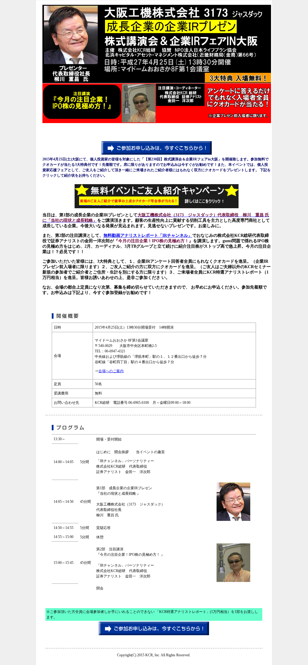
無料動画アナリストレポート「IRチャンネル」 (147, 235)
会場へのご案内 (111, 371)
